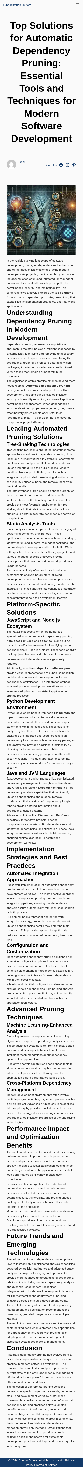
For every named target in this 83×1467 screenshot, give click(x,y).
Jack (22, 161)
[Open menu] (77, 4)
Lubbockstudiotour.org (17, 4)
